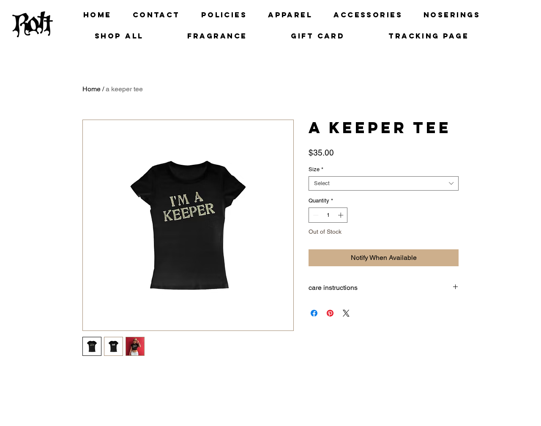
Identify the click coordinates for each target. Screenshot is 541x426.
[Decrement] (315, 215)
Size (316, 169)
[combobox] (384, 183)
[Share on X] (346, 313)
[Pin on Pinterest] (330, 313)
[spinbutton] (328, 215)
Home (91, 89)
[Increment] (341, 215)
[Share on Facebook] (314, 313)
